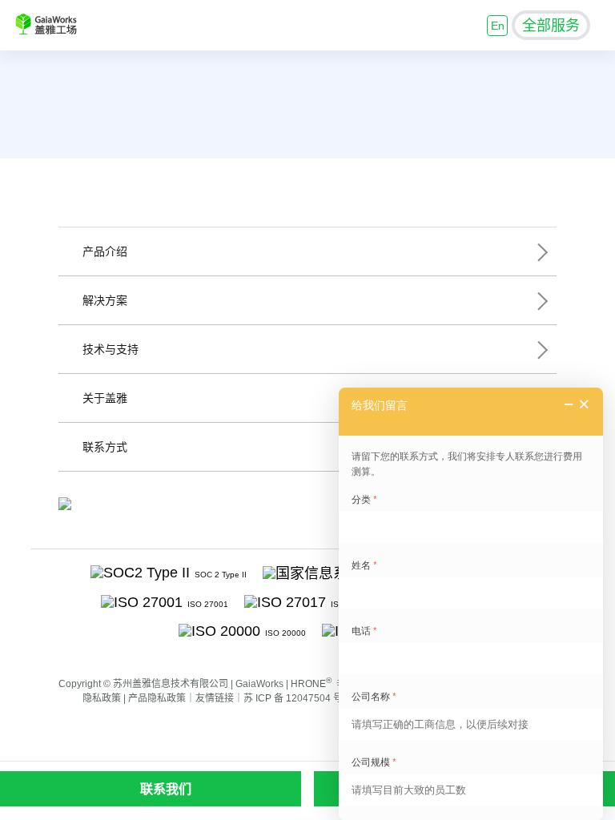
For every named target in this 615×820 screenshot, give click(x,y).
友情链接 (214, 698)
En (497, 25)
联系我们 (165, 789)
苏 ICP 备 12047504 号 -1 (298, 698)
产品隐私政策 (157, 698)
